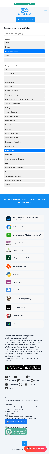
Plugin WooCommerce (13, 180)
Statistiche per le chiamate (14, 159)
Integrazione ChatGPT (21, 258)
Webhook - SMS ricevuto (14, 167)
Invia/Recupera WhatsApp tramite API (27, 235)
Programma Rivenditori (13, 142)
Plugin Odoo (17, 282)
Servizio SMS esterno (12, 103)
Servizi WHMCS (19, 316)
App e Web (9, 86)
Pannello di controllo (25, 19)
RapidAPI (16, 290)
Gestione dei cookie (31, 400)
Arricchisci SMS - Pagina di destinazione (19, 99)
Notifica (8, 129)
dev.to (11, 377)
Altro (7, 55)
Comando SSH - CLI (20, 307)
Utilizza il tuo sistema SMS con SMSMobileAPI (21, 418)
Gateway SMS (10, 150)
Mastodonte (25, 380)
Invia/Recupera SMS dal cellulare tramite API (25, 219)
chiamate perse (10, 121)
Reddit (36, 380)
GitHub (11, 388)
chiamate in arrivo (11, 116)
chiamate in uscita (11, 138)
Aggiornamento (10, 60)
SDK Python (17, 274)
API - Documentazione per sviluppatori (18, 416)
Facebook (33, 377)
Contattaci (8, 405)
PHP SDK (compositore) (22, 299)
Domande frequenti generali (14, 409)
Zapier (7, 185)
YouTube (31, 384)
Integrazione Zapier (20, 266)
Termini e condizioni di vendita (15, 398)
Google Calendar (11, 112)
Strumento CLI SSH (12, 155)
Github (12, 414)
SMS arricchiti (18, 227)
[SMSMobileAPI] (24, 11)
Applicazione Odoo (11, 133)
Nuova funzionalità (11, 51)
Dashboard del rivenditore (31, 407)
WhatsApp (8, 172)
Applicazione (9, 82)
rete (6, 163)
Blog (6, 414)
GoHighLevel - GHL (12, 108)
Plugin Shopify (10, 146)
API (6, 78)
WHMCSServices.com (13, 176)
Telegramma (13, 384)
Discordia (21, 377)
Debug (7, 47)
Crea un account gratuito (25, 4)
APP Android (9, 74)
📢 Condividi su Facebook (16, 422)
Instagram (12, 380)
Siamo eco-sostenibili (12, 411)
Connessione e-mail (12, 95)
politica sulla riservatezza (14, 400)
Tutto (7, 43)
